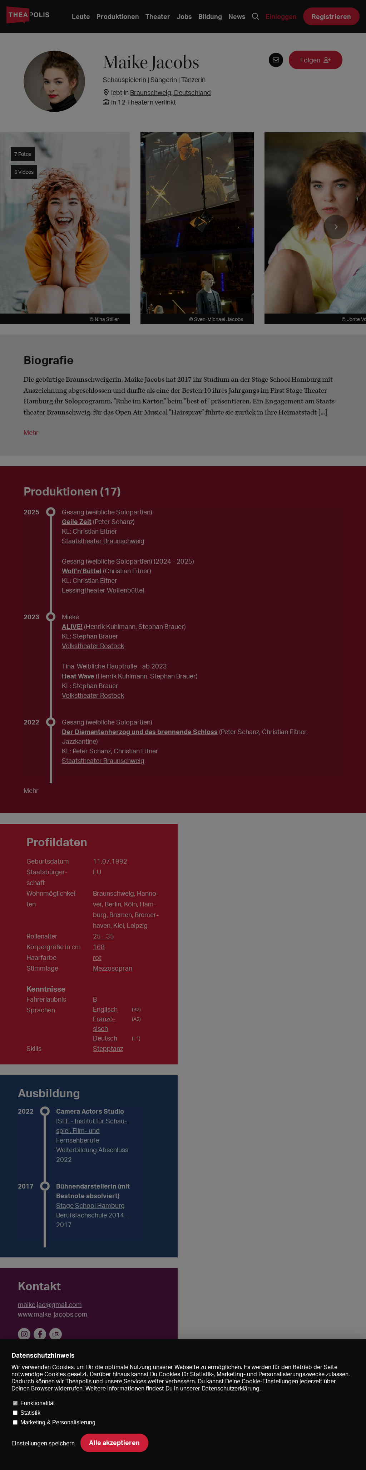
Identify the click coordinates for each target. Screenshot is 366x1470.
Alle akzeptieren (114, 1442)
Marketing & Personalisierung (57, 1422)
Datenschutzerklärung (230, 1388)
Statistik (30, 1413)
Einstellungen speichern (43, 1443)
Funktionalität (37, 1403)
